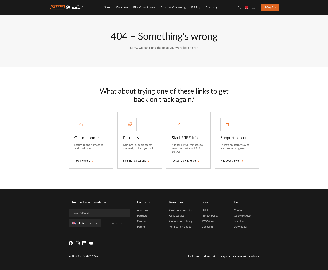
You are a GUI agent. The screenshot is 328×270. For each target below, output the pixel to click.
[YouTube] (91, 243)
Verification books (180, 226)
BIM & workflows (144, 7)
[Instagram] (78, 243)
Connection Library (180, 221)
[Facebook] (71, 243)
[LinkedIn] (84, 243)
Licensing (207, 226)
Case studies (176, 215)
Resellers (239, 221)
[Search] (239, 7)
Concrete (122, 7)
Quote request (242, 215)
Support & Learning (173, 7)
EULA (205, 210)
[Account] (253, 7)
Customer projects (180, 210)
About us (142, 210)
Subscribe (116, 223)
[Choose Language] (246, 7)
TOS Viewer (209, 221)
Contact (239, 210)
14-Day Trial (269, 7)
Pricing (195, 7)
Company (212, 7)
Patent (141, 226)
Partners (142, 215)
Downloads (241, 226)
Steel (107, 7)
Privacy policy (210, 215)
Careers (141, 221)
